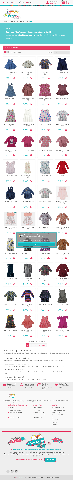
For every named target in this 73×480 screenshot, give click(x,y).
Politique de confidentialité (58, 410)
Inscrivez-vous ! (50, 460)
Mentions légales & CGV (58, 407)
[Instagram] (16, 471)
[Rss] (12, 471)
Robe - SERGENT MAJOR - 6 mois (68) (62, 125)
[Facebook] (8, 471)
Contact (30, 2)
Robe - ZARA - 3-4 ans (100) (10, 176)
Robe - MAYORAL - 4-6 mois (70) (27, 73)
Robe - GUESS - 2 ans (62, 176)
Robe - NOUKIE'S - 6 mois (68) (27, 150)
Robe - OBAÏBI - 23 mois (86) (45, 201)
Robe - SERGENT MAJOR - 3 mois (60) (62, 99)
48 (39, 345)
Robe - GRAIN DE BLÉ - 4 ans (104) (62, 331)
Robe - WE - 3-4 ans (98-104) (28, 305)
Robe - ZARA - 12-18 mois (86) (28, 99)
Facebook (54, 422)
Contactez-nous (38, 407)
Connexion (53, 3)
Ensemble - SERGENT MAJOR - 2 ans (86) (62, 202)
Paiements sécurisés (39, 415)
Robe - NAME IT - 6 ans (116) (27, 253)
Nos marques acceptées (16, 412)
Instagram (55, 425)
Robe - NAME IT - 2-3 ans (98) (45, 279)
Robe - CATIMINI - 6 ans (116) (10, 330)
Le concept (12, 407)
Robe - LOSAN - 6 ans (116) (10, 253)
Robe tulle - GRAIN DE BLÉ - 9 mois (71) (27, 331)
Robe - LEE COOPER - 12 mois (10, 201)
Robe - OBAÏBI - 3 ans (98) (62, 73)
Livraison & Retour (39, 412)
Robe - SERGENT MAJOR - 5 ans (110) (45, 228)
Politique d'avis (56, 412)
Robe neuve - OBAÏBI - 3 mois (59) (10, 73)
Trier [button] (56, 52)
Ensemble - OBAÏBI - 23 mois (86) (28, 228)
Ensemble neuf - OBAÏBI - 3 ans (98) (10, 228)
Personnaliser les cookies (36, 240)
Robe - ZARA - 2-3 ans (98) (45, 176)
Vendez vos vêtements (15, 410)
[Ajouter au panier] (14, 78)
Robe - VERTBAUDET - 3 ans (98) (45, 73)
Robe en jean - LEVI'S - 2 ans (27, 202)
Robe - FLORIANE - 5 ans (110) (62, 304)
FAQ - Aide (37, 410)
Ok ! (36, 244)
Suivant (44, 345)
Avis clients (13, 415)
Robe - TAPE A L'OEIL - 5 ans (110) (62, 150)
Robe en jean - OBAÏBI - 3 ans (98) (10, 99)
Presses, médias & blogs (58, 415)
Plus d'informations (23, 240)
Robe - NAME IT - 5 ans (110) (45, 304)
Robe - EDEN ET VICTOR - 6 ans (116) (63, 253)
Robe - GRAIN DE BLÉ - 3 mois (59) (45, 331)
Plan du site (55, 420)
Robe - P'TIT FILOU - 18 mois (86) (45, 99)
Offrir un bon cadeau (15, 417)
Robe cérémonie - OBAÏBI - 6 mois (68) (28, 125)
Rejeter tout (46, 240)
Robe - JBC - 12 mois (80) (45, 124)
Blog (53, 417)
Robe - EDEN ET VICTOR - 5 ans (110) (63, 228)
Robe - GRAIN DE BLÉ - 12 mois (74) (10, 150)
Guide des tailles (38, 417)
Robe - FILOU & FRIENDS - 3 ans (10, 125)
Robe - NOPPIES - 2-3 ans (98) (28, 279)
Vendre (23, 2)
